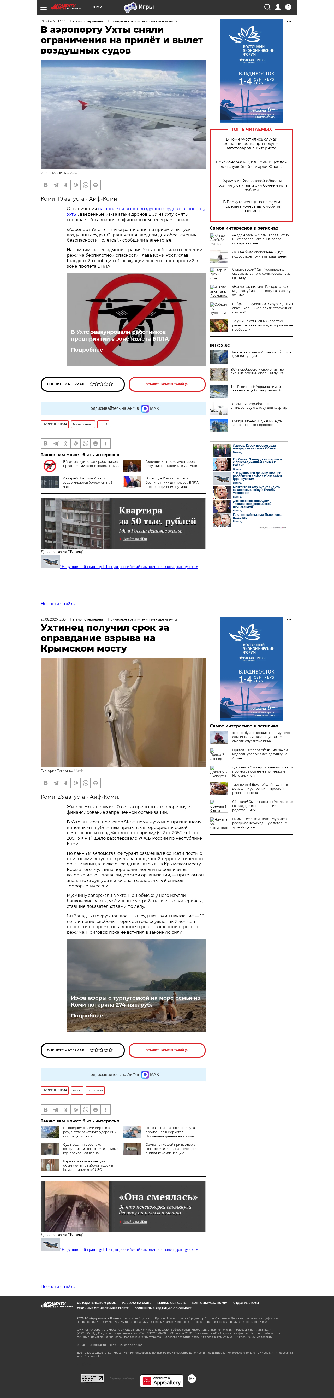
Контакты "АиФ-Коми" (209, 1303)
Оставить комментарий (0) (167, 384)
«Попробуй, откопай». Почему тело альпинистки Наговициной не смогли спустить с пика (261, 737)
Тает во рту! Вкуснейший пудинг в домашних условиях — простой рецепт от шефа (260, 788)
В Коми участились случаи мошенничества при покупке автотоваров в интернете (251, 143)
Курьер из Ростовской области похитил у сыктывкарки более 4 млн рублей (251, 185)
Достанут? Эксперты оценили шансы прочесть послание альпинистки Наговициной (262, 771)
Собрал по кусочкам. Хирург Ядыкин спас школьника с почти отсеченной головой (262, 308)
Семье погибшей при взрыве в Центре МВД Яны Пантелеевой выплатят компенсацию (171, 1149)
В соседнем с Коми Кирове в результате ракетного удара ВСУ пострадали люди (90, 1132)
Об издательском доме (96, 1303)
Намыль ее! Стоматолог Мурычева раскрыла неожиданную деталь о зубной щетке (260, 823)
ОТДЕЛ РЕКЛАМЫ (246, 1303)
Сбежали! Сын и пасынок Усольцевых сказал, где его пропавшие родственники (262, 806)
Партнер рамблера (122, 1378)
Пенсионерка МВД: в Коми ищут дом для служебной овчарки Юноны (251, 164)
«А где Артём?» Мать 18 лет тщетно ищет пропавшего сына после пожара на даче (260, 239)
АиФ (73, 173)
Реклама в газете (171, 1303)
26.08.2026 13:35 (53, 619)
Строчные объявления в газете (103, 1308)
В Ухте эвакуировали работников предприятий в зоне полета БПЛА (120, 335)
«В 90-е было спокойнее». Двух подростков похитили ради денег (259, 254)
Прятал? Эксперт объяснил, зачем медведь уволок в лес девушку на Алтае (260, 754)
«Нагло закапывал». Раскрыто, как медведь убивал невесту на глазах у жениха (261, 291)
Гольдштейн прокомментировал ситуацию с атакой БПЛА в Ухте (172, 464)
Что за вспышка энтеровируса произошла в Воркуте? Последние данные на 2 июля (170, 1132)
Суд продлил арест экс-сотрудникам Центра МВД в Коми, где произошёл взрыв (91, 1149)
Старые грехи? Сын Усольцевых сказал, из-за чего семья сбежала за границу (261, 273)
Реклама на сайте (136, 1303)
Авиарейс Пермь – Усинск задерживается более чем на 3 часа (88, 482)
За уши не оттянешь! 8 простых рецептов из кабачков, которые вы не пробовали (262, 325)
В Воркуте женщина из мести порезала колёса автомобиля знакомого (251, 206)
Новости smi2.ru (58, 603)
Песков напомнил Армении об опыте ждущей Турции (261, 354)
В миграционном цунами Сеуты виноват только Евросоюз (256, 423)
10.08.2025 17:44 (53, 21)
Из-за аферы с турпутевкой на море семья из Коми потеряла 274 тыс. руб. (135, 1001)
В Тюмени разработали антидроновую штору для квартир (259, 406)
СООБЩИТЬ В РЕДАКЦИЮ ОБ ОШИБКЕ (163, 1308)
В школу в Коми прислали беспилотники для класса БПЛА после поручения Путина (172, 482)
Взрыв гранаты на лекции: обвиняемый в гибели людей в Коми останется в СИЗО (88, 1165)
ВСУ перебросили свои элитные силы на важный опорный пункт (257, 371)
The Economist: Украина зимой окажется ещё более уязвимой (256, 388)
